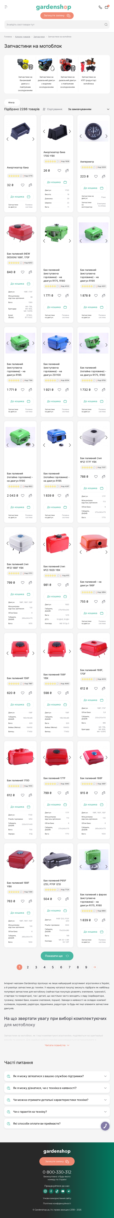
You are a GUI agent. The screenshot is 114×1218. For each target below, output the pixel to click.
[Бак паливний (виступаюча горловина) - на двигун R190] (93, 233)
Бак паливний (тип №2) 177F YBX (91, 460)
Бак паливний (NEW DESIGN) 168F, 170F (18, 255)
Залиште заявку (54, 15)
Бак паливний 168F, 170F (91, 672)
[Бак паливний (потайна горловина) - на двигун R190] (20, 437)
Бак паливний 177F (54, 778)
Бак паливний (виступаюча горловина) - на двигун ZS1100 (53, 369)
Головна (8, 36)
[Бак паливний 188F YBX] (20, 859)
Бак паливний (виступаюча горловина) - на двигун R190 (89, 275)
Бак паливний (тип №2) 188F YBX (18, 566)
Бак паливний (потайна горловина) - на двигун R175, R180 (93, 371)
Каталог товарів (22, 36)
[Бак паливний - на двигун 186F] (93, 543)
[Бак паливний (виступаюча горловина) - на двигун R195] (20, 343)
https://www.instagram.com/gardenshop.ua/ (45, 1191)
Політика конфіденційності (57, 1203)
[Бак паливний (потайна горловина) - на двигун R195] (57, 437)
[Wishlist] (22, 185)
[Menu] (6, 6)
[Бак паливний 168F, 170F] (93, 649)
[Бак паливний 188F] (93, 757)
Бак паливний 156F (18, 678)
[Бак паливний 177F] (57, 757)
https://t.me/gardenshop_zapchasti (68, 1191)
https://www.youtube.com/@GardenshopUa (62, 1191)
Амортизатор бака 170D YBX (54, 154)
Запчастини (39, 36)
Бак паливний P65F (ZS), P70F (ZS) (55, 882)
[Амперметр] (93, 131)
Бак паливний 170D (18, 780)
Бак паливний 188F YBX (18, 884)
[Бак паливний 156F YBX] (57, 649)
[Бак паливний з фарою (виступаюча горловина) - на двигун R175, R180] (93, 859)
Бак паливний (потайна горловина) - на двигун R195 (57, 477)
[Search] (106, 24)
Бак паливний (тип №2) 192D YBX (54, 568)
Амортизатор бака (18, 167)
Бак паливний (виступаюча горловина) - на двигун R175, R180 (54, 275)
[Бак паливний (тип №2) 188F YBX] (20, 543)
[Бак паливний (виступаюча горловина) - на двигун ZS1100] (57, 343)
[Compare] (30, 185)
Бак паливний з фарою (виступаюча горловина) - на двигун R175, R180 (93, 900)
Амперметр (87, 161)
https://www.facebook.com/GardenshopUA (51, 1191)
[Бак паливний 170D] (20, 757)
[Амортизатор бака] (20, 131)
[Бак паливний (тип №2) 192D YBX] (57, 543)
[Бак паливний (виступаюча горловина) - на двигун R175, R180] (57, 233)
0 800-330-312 (57, 1172)
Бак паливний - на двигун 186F (90, 583)
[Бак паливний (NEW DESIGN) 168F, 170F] (20, 233)
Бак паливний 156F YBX (55, 676)
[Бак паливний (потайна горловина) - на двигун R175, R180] (93, 343)
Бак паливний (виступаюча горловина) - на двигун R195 (16, 369)
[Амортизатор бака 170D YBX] (57, 131)
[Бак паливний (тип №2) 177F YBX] (93, 437)
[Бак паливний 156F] (20, 649)
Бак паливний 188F (91, 778)
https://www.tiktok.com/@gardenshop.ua (57, 1191)
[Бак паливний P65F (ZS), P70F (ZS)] (57, 859)
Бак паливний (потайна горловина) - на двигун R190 (20, 477)
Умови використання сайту (57, 1198)
